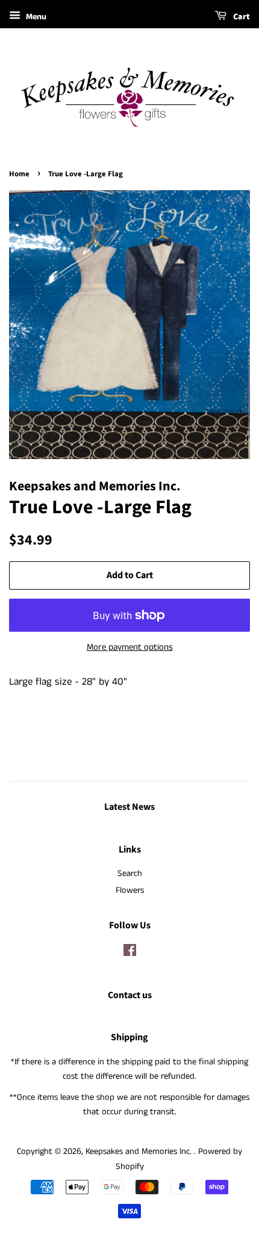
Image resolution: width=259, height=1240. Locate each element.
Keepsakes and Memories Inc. (140, 1152)
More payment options (130, 647)
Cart (240, 17)
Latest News (129, 806)
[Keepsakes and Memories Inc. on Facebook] (130, 953)
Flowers (130, 890)
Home (19, 173)
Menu (34, 17)
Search (129, 874)
